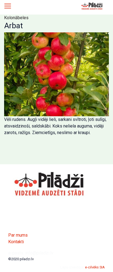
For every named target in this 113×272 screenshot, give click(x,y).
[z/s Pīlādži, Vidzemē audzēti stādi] (92, 6)
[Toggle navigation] (7, 6)
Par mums (18, 235)
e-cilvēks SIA (95, 267)
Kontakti (16, 241)
